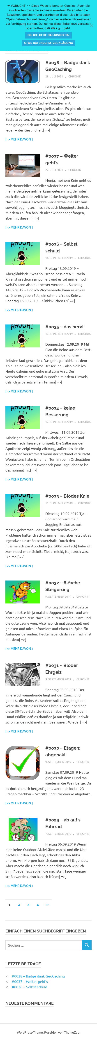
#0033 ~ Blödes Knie (67, 496)
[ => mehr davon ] (19, 139)
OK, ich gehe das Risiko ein (48, 35)
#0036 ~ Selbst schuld (29, 986)
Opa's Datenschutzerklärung (48, 43)
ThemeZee (71, 1032)
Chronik (74, 76)
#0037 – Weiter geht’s (30, 981)
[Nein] (91, 25)
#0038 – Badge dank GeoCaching (38, 976)
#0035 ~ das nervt (64, 326)
